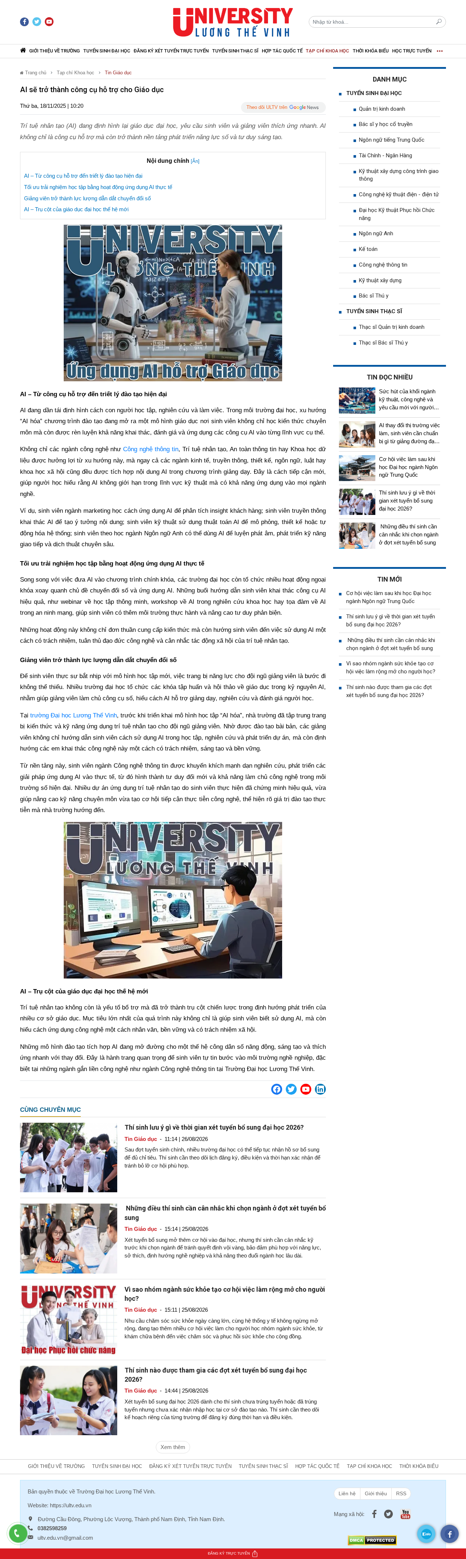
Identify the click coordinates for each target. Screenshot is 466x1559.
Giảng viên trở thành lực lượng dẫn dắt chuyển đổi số (87, 198)
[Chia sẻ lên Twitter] (291, 1089)
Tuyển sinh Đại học (106, 51)
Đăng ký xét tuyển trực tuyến (171, 51)
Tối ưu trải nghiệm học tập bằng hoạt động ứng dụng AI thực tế (98, 187)
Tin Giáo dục (118, 72)
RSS (401, 1493)
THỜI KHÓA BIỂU (371, 51)
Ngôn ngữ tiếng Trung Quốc (391, 140)
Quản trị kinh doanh (382, 109)
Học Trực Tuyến (411, 51)
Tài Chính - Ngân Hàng (385, 155)
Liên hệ (347, 1493)
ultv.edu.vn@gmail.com (65, 1538)
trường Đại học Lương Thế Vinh (73, 715)
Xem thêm (173, 1447)
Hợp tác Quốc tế (282, 51)
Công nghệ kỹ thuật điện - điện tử (399, 194)
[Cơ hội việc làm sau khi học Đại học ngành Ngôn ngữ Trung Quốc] (357, 468)
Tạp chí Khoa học (327, 51)
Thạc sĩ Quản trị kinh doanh (391, 327)
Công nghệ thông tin (150, 449)
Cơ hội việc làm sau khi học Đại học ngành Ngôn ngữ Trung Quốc (408, 467)
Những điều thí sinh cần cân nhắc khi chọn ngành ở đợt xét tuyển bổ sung (408, 534)
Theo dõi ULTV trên (266, 107)
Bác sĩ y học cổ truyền (385, 124)
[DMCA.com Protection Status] (372, 1540)
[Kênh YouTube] (305, 1089)
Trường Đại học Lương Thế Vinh (115, 1491)
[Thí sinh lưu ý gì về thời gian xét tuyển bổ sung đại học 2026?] (68, 1157)
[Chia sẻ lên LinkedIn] (320, 1089)
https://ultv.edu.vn (70, 1505)
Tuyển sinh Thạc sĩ (235, 51)
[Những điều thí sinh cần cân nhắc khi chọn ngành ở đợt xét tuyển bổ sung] (68, 1238)
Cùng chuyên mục (50, 1109)
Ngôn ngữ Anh (376, 233)
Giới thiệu (376, 1493)
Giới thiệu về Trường (54, 51)
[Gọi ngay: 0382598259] (22, 1537)
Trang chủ (35, 72)
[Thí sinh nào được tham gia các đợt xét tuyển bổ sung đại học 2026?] (68, 1400)
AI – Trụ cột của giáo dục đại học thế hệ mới (76, 209)
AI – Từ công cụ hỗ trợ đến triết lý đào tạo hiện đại (83, 176)
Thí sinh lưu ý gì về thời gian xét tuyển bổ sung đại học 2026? (214, 1127)
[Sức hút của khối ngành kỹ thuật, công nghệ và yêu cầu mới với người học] (357, 400)
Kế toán (368, 249)
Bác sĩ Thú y (373, 295)
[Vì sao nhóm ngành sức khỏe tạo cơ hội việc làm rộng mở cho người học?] (68, 1319)
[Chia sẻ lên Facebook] (276, 1089)
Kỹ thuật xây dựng (380, 280)
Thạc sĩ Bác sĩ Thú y (383, 342)
